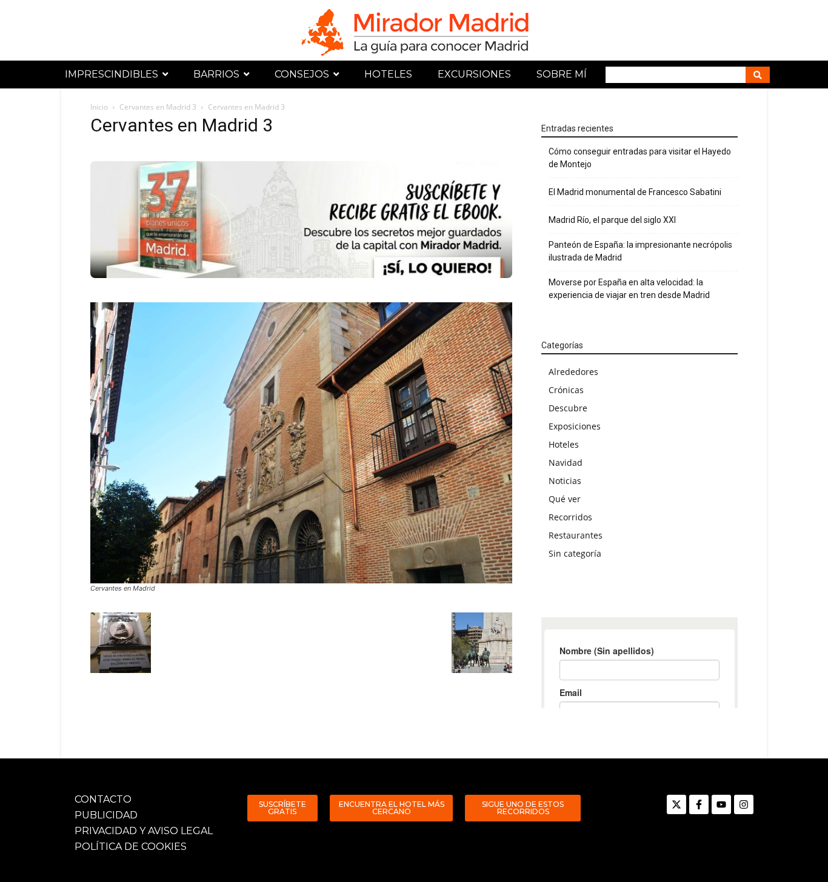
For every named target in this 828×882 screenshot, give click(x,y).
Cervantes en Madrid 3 (157, 107)
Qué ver (565, 499)
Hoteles (564, 444)
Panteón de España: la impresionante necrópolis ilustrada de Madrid (640, 251)
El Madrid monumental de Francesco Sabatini (635, 192)
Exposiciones (575, 426)
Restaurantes (576, 535)
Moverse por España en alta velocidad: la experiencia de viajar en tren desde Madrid (629, 288)
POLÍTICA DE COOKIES (131, 846)
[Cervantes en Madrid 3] (301, 442)
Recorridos (570, 517)
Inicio (99, 107)
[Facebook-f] (699, 804)
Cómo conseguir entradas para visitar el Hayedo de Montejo (640, 158)
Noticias (565, 480)
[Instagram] (743, 804)
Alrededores (573, 371)
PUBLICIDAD (106, 815)
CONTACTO (103, 799)
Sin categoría (575, 553)
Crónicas (566, 390)
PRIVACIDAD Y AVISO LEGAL (144, 831)
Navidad (566, 462)
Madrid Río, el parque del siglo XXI (612, 220)
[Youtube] (721, 804)
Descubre (568, 408)
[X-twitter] (676, 804)
